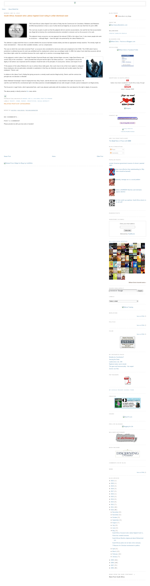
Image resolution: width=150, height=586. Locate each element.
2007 (112, 565)
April (113, 548)
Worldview (128, 62)
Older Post (100, 156)
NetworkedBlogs (126, 55)
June (114, 528)
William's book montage (118, 241)
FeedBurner (131, 234)
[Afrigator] (127, 108)
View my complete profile (118, 33)
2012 (112, 504)
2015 (112, 496)
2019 (112, 486)
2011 (112, 507)
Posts (113, 149)
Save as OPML (140, 316)
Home (4, 9)
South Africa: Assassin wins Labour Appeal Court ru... (128, 533)
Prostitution (32, 101)
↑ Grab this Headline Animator (127, 131)
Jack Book (21, 110)
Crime (18, 101)
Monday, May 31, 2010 (30, 98)
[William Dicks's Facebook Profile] (127, 50)
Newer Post (7, 156)
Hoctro (14, 110)
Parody (24, 101)
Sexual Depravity (43, 101)
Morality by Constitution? (116, 357)
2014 (112, 499)
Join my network (126, 64)
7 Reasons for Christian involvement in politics (126, 545)
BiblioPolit (124, 58)
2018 (112, 488)
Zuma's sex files (114, 368)
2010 (112, 510)
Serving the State (114, 359)
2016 (112, 494)
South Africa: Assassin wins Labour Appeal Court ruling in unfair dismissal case (36, 16)
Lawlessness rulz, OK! (115, 362)
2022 (112, 480)
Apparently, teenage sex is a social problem (127, 179)
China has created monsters (120, 535)
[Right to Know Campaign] (127, 105)
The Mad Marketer (32, 110)
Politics (123, 62)
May (113, 530)
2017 (112, 491)
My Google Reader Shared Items (121, 390)
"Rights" (12, 101)
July (113, 525)
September (115, 520)
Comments (114, 153)
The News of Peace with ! (120, 141)
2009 (112, 560)
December (115, 512)
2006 (112, 568)
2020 (112, 483)
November (115, 515)
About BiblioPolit (13, 9)
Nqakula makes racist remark (117, 364)
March (114, 551)
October (114, 517)
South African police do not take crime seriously (126, 543)
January (114, 556)
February (115, 554)
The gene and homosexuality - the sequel (121, 366)
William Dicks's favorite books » (137, 282)
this (28, 91)
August (114, 522)
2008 (112, 562)
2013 (112, 502)
